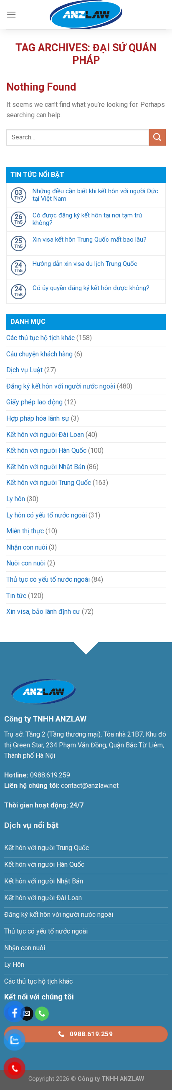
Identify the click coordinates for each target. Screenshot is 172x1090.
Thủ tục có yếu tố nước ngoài (48, 579)
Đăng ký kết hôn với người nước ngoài (60, 386)
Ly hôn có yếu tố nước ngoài (46, 515)
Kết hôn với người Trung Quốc (48, 483)
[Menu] (11, 14)
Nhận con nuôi (26, 547)
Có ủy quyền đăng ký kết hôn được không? (91, 288)
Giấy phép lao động (34, 402)
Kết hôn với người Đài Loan (45, 435)
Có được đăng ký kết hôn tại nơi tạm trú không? (87, 219)
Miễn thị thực (25, 531)
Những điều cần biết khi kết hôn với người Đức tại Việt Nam (95, 194)
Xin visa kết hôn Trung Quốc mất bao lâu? (90, 239)
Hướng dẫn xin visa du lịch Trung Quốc (85, 263)
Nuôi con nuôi (26, 563)
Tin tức (16, 596)
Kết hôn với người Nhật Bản (45, 467)
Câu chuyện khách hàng (39, 354)
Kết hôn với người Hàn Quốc (46, 450)
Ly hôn (15, 499)
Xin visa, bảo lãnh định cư (43, 612)
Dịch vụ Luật (24, 370)
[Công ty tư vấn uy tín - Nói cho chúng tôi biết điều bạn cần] (86, 14)
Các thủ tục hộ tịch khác (40, 338)
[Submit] (157, 137)
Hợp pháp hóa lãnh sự (37, 418)
